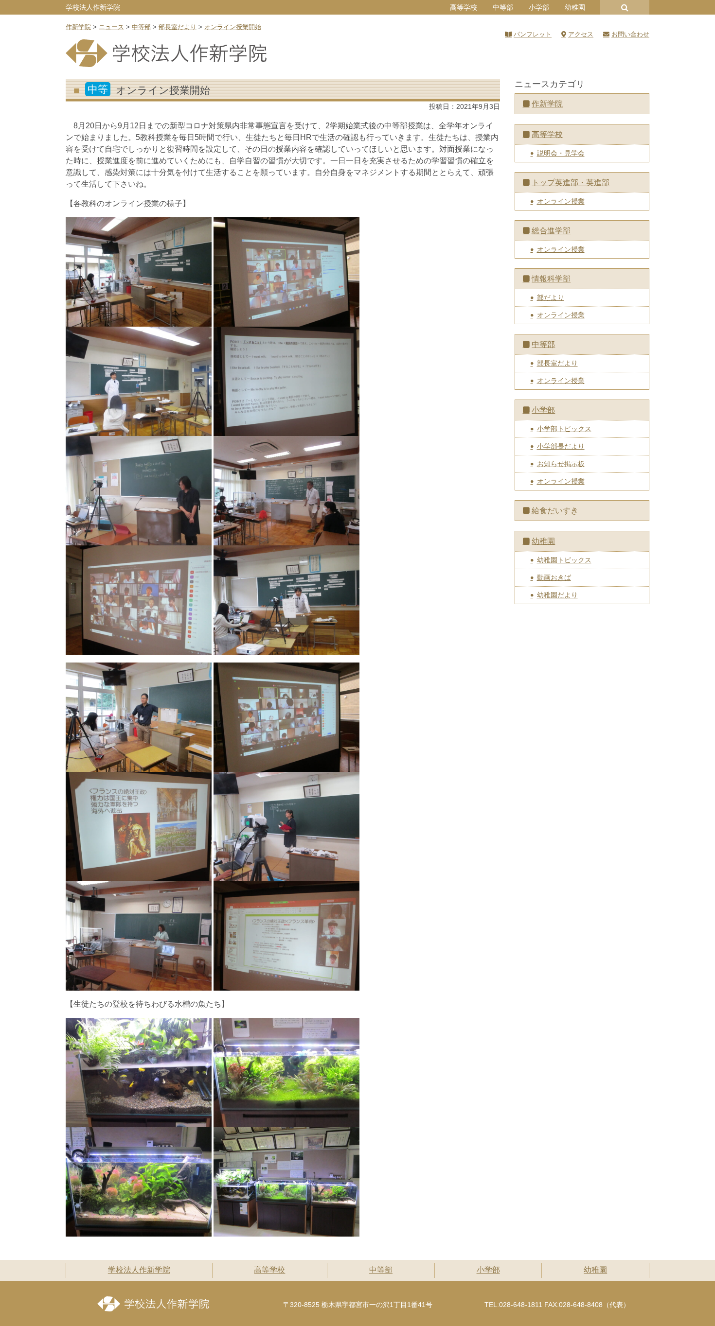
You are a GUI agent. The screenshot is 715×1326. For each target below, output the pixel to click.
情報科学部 (551, 279)
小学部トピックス (564, 429)
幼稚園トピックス (564, 560)
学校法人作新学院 (93, 7)
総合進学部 (551, 231)
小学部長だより (561, 446)
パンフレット (533, 34)
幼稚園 (575, 7)
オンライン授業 (561, 201)
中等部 (503, 7)
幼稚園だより (557, 595)
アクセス (580, 34)
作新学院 (547, 104)
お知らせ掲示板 (561, 464)
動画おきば (554, 577)
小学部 (539, 7)
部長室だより (557, 363)
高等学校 (463, 7)
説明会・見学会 (561, 153)
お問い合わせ (630, 34)
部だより (550, 297)
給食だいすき (555, 510)
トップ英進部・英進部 (570, 182)
